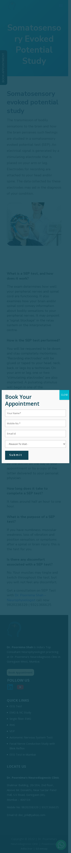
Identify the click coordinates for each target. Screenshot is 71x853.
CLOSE (64, 394)
